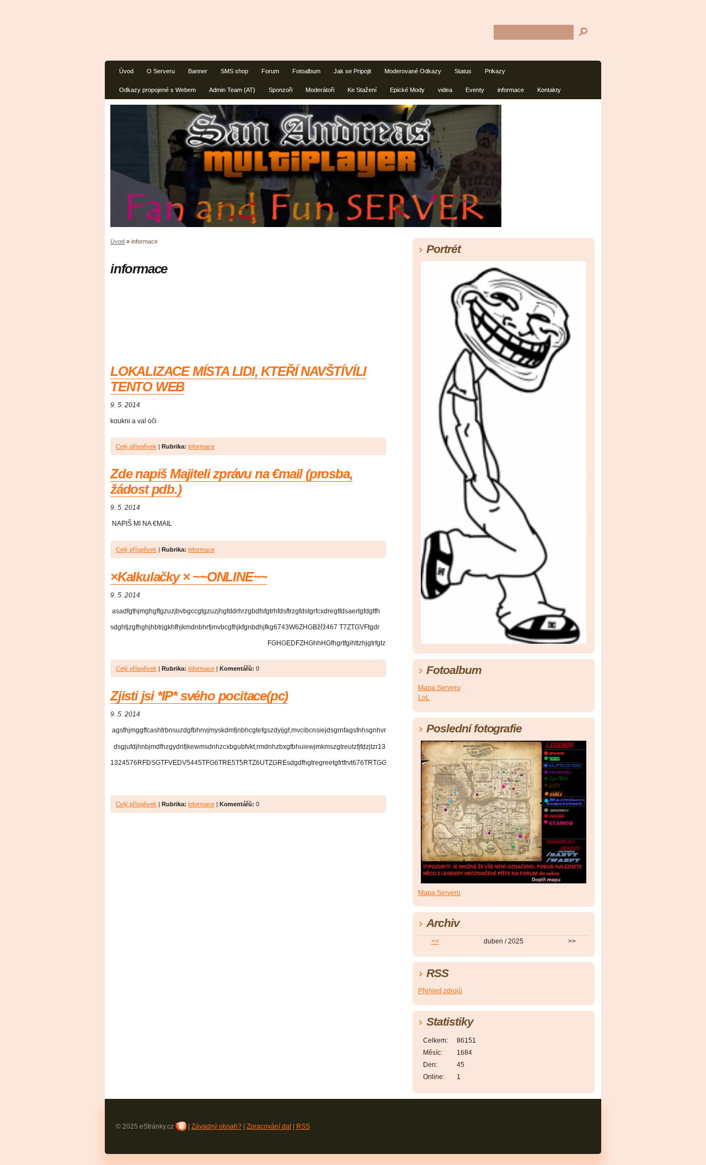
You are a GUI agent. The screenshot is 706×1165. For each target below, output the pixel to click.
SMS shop (234, 71)
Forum (270, 71)
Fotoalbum (306, 71)
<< (435, 941)
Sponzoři (280, 90)
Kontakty (549, 90)
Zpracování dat (269, 1126)
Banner (197, 71)
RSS (303, 1126)
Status (463, 71)
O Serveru (161, 71)
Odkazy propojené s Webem (157, 90)
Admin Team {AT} (232, 90)
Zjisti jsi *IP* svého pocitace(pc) (199, 695)
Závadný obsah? (216, 1126)
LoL (424, 698)
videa (445, 90)
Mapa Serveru (439, 688)
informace (511, 90)
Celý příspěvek (136, 446)
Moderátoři (320, 90)
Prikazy (495, 71)
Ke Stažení (362, 90)
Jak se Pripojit (352, 71)
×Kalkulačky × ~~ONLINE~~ (188, 576)
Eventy (475, 90)
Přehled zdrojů (440, 991)
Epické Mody (407, 90)
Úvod (126, 71)
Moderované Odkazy (412, 71)
